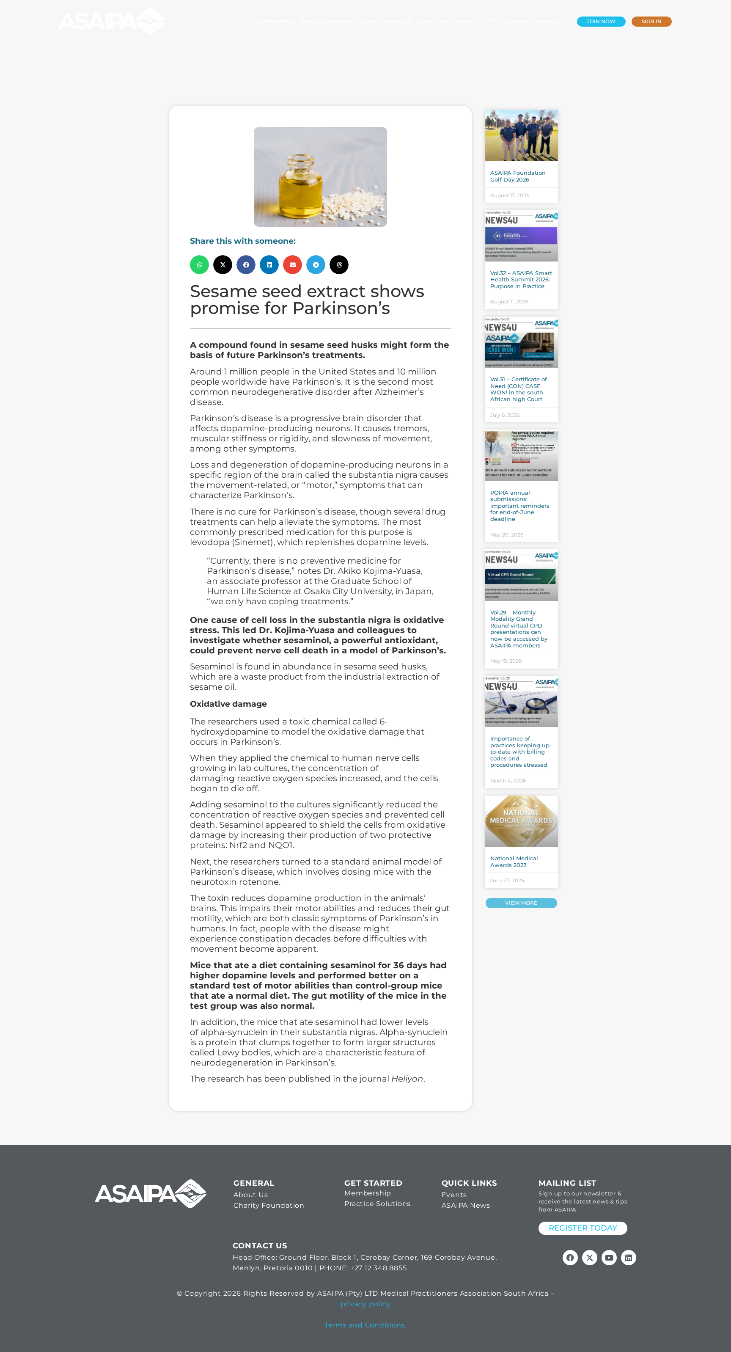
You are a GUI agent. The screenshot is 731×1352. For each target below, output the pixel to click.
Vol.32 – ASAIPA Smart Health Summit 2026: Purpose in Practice (521, 279)
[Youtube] (609, 1257)
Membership (275, 21)
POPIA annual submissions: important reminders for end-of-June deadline (520, 505)
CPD (490, 21)
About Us (547, 21)
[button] (199, 264)
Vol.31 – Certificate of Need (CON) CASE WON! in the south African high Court (518, 389)
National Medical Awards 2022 (514, 861)
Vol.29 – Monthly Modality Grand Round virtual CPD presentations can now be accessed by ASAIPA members (518, 629)
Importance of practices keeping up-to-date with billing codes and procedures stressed (521, 751)
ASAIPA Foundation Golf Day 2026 (518, 176)
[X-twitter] (589, 1257)
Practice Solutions (325, 21)
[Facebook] (570, 1257)
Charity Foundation (384, 21)
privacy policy (366, 1304)
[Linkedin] (628, 1257)
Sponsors (515, 21)
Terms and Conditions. (365, 1325)
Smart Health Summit (448, 21)
